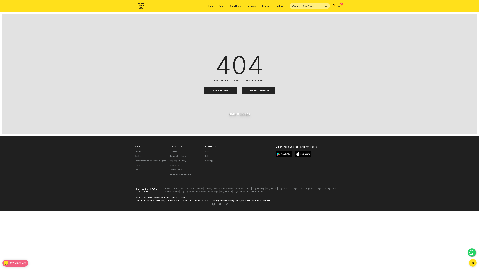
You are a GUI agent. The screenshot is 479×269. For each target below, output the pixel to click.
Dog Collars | (298, 188)
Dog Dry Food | (188, 191)
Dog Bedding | (259, 188)
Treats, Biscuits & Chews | (252, 191)
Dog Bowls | (272, 188)
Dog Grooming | (324, 188)
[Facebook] (213, 204)
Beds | (168, 188)
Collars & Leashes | (195, 188)
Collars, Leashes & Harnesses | (220, 188)
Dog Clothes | (285, 188)
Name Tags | (214, 191)
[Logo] (141, 6)
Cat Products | (179, 188)
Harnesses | (202, 191)
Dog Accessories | (243, 188)
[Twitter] (220, 204)
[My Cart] (339, 5)
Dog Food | (310, 188)
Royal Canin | (227, 191)
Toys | (237, 191)
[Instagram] (227, 204)
